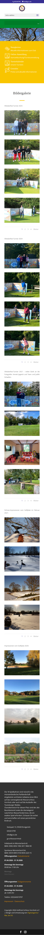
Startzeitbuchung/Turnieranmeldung (25, 57)
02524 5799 (11, 831)
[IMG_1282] (22, 164)
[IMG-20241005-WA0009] (22, 326)
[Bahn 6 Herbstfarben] (22, 762)
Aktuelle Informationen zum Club (23, 50)
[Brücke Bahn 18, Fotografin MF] (22, 600)
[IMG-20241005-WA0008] (22, 355)
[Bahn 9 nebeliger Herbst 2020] (22, 733)
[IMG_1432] (22, 135)
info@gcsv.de (12, 835)
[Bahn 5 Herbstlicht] (22, 704)
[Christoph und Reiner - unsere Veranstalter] (22, 406)
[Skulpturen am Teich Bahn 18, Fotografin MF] (22, 571)
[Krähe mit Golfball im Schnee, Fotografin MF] (22, 542)
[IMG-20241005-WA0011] (22, 297)
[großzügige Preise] (22, 464)
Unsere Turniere (17, 65)
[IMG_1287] (22, 222)
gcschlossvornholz (14, 839)
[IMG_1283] (22, 193)
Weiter (36, 229)
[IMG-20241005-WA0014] (22, 268)
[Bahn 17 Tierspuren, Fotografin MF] (22, 629)
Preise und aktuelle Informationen (24, 72)
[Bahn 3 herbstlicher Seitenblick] (22, 675)
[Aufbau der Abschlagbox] (22, 435)
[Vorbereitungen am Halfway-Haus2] (22, 493)
